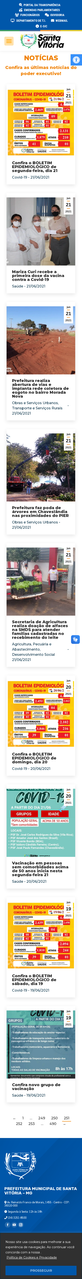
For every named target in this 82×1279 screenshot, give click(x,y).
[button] (70, 6)
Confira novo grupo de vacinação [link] (36, 1086)
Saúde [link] (17, 286)
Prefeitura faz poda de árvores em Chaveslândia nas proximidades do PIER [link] (40, 511)
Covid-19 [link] (19, 177)
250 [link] (54, 1118)
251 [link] (66, 1118)
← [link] (14, 1118)
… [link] (31, 1118)
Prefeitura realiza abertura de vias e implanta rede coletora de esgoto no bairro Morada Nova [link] (40, 388)
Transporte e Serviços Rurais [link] (37, 408)
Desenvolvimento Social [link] (33, 655)
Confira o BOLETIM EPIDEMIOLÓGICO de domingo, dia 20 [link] (34, 758)
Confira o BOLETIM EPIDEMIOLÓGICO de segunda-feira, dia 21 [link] (35, 167)
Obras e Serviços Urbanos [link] (35, 403)
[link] (76, 60)
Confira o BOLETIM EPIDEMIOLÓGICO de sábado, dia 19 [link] (34, 980)
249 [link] (41, 1118)
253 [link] (31, 1124)
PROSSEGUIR (41, 1270)
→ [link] (64, 1124)
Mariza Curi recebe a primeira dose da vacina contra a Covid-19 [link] (38, 275)
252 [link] (19, 1124)
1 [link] (23, 1118)
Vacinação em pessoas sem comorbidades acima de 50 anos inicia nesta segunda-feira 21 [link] (40, 869)
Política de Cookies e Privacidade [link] (32, 1257)
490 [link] (52, 1124)
